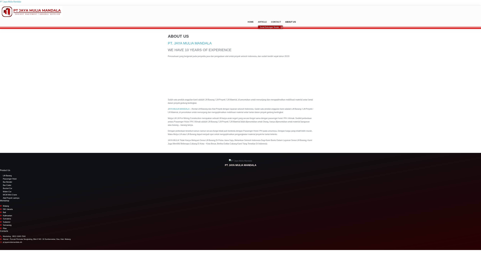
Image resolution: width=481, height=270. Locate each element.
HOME (251, 22)
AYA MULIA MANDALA (179, 109)
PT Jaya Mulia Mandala (10, 2)
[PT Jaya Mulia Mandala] (31, 12)
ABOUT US (290, 22)
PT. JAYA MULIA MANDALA (190, 43)
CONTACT (276, 22)
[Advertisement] (240, 78)
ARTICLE (262, 22)
